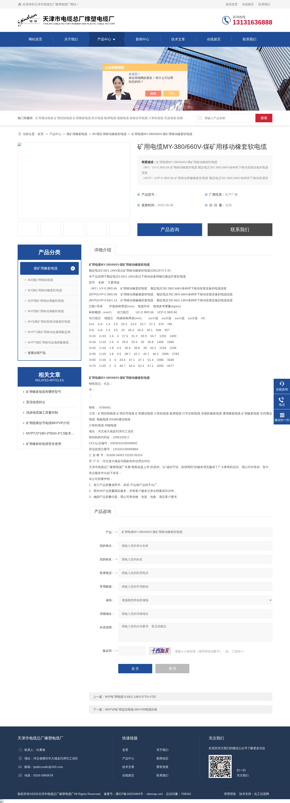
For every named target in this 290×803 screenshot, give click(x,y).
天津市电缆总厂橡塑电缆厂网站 (55, 4)
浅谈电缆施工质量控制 (42, 412)
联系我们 (264, 4)
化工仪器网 (261, 794)
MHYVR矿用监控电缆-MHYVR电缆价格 (131, 709)
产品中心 (104, 39)
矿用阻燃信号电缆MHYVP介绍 (47, 423)
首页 (41, 134)
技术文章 (178, 39)
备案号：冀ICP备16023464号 (123, 794)
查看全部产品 (37, 353)
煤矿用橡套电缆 (76, 134)
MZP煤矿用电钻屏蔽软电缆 (46, 300)
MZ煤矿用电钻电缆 (40, 280)
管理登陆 (230, 794)
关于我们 (71, 39)
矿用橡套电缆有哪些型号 (43, 391)
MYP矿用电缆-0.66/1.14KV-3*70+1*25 (130, 696)
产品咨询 (169, 229)
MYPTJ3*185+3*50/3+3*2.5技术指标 (51, 433)
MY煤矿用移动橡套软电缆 (109, 134)
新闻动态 (162, 758)
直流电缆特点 (35, 402)
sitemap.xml (154, 794)
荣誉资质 (162, 767)
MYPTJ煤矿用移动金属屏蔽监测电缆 (52, 332)
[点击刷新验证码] (160, 650)
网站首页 (35, 39)
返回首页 (232, 4)
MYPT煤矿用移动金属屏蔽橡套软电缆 (53, 342)
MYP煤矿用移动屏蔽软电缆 (46, 311)
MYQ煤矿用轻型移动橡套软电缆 (49, 321)
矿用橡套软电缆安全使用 (43, 444)
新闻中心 (142, 39)
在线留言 (248, 4)
